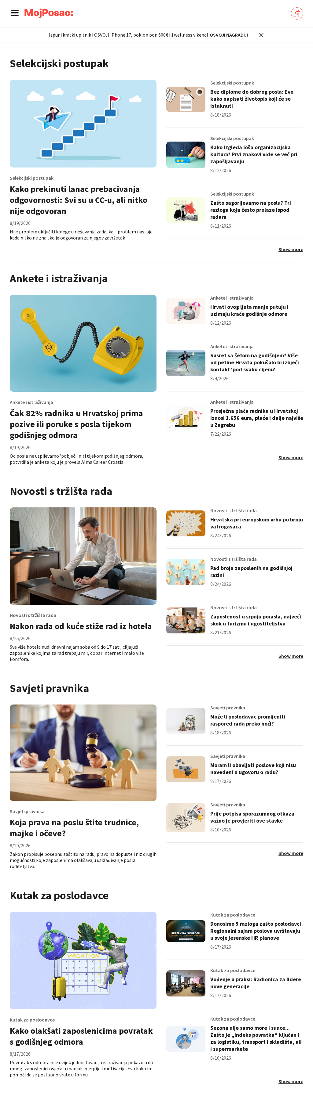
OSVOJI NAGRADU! (229, 35)
